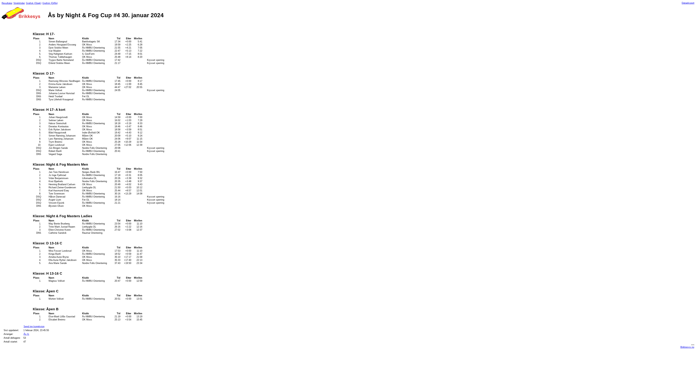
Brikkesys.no (687, 347)
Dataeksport (688, 3)
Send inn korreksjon (34, 326)
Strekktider (19, 3)
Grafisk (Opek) (33, 3)
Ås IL (26, 334)
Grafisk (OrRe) (50, 3)
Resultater (7, 3)
